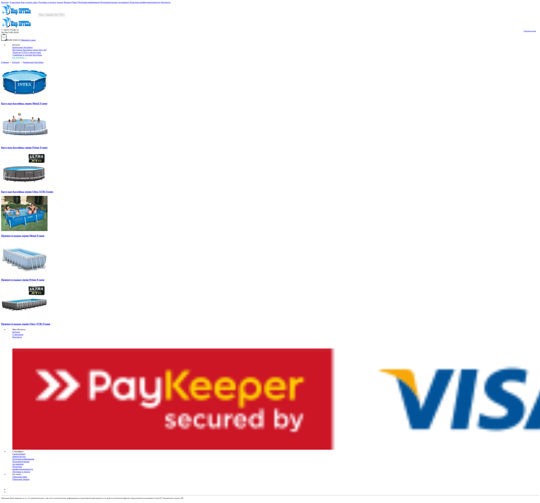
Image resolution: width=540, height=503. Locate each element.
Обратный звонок (530, 31)
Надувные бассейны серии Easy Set (29, 50)
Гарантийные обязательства (19, 455)
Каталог (5, 2)
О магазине (14, 2)
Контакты (165, 2)
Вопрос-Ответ (70, 2)
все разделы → (19, 57)
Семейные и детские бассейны (27, 55)
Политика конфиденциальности (145, 2)
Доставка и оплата (47, 2)
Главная (5, 62)
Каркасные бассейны (22, 47)
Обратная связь (19, 477)
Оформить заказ (28, 40)
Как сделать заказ (29, 2)
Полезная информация (89, 2)
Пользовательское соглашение (114, 2)
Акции (60, 2)
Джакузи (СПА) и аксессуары (26, 52)
